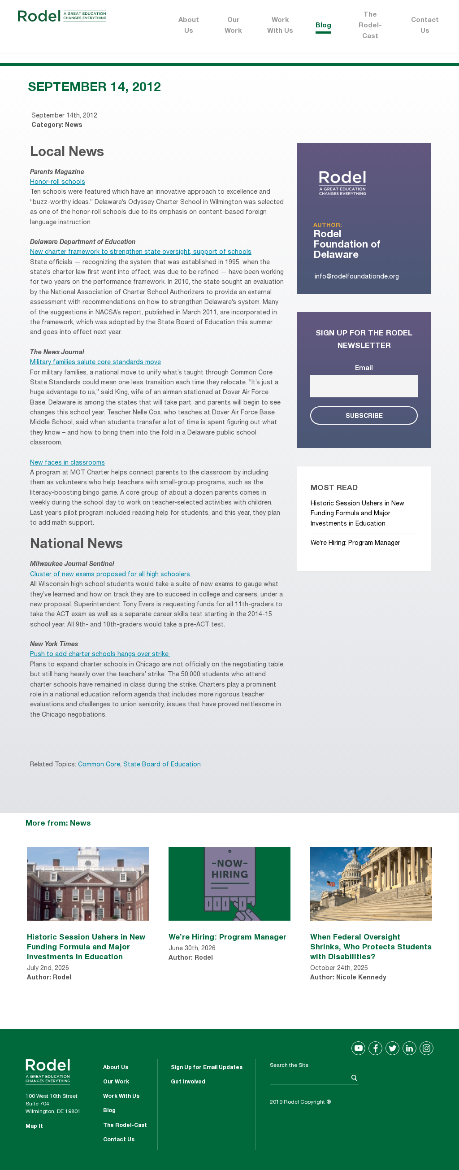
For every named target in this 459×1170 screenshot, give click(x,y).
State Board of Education (162, 765)
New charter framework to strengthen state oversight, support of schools (140, 252)
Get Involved (188, 1082)
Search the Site (289, 1065)
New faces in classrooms (67, 463)
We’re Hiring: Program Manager (355, 543)
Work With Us (280, 26)
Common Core (99, 765)
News (73, 125)
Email (364, 368)
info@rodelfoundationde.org (357, 277)
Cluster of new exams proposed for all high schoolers (110, 575)
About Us (188, 26)
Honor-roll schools (57, 182)
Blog (323, 25)
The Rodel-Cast (370, 26)
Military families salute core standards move (95, 363)
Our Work (233, 26)
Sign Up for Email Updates (206, 1067)
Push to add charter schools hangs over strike (99, 655)
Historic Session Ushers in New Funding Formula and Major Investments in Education (357, 514)
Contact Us (425, 26)
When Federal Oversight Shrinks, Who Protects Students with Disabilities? (371, 946)
